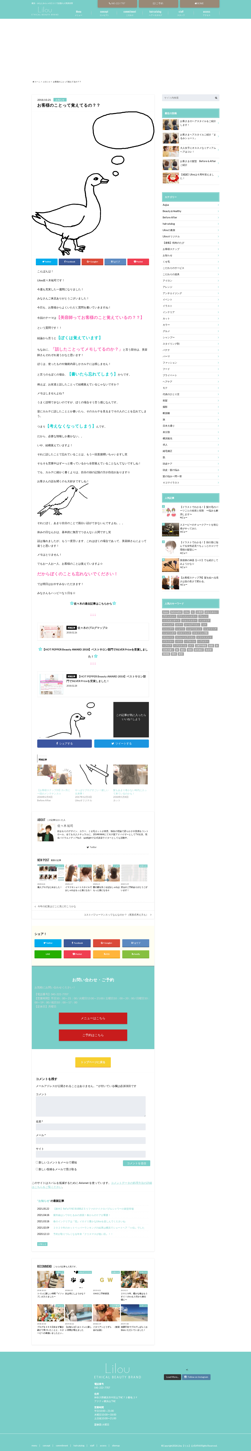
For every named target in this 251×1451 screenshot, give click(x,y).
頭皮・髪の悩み (171, 469)
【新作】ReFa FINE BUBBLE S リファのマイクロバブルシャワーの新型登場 (93, 1208)
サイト (40, 1148)
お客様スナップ (171, 249)
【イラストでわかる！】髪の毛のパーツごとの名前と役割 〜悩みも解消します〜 (199, 510)
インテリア (169, 312)
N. (193, 612)
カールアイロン (192, 624)
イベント (167, 299)
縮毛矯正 (167, 450)
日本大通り (169, 425)
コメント (41, 1094)
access (103, 1445)
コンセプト (104, 13)
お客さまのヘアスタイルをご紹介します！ (198, 123)
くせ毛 (166, 261)
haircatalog (169, 223)
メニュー (78, 13)
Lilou (186, 612)
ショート (180, 629)
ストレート (168, 637)
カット (166, 318)
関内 (174, 654)
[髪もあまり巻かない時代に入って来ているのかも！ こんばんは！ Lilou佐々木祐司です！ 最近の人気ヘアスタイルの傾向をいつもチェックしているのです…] (130, 774)
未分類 (166, 432)
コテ (204, 624)
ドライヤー (168, 641)
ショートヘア (210, 629)
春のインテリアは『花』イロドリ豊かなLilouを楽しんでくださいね (89, 1221)
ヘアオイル (190, 641)
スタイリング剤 (171, 343)
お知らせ (43, 1200)
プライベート (170, 375)
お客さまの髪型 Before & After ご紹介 (199, 163)
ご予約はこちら (93, 1035)
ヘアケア (167, 381)
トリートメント (204, 637)
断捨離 (166, 413)
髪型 (181, 654)
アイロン (167, 280)
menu (34, 1445)
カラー (166, 324)
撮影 (165, 406)
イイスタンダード (171, 620)
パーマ (166, 356)
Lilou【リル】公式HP (188, 1445)
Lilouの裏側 (169, 230)
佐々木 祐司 (65, 826)
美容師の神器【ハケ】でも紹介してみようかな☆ (199, 562)
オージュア (168, 624)
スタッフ (181, 13)
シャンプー (169, 337)
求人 (165, 444)
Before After (170, 217)
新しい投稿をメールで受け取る (58, 1169)
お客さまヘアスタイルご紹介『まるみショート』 (198, 136)
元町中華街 (201, 645)
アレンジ (167, 286)
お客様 (200, 612)
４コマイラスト (171, 482)
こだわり (129, 13)
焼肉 (190, 650)
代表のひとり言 (171, 394)
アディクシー (169, 616)
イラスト (167, 305)
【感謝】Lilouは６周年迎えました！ (197, 176)
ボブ (191, 645)
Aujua (166, 204)
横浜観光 (167, 438)
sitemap (116, 1445)
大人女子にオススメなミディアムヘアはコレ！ (198, 149)
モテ (165, 387)
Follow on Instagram (198, 1377)
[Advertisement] (125, 45)
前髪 (165, 400)
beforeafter (176, 612)
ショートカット (194, 629)
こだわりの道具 (171, 274)
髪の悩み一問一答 (172, 476)
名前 (39, 1121)
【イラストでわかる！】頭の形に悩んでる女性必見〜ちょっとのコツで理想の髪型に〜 (199, 546)
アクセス (206, 13)
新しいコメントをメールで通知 (58, 1162)
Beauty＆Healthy (172, 211)
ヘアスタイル (180, 645)
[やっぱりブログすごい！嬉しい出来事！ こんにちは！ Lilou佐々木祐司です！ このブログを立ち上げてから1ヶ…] (92, 774)
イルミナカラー (189, 620)
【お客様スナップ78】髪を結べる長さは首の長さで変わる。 (199, 579)
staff (92, 1445)
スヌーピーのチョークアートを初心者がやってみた (199, 526)
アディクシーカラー (187, 616)
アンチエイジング (172, 293)
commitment (62, 1445)
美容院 (166, 654)
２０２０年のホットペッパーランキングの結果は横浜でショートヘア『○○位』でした (98, 1227)
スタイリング (184, 633)
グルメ (166, 331)
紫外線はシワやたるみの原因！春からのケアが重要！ (82, 1215)
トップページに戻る (93, 1062)
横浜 (183, 650)
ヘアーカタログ (155, 13)
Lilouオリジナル (171, 236)
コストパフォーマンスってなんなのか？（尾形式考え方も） (116, 914)
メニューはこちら (93, 1018)
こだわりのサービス (173, 267)
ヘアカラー (203, 641)
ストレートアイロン (185, 637)
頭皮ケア (167, 463)
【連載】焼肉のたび (173, 242)
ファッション (170, 362)
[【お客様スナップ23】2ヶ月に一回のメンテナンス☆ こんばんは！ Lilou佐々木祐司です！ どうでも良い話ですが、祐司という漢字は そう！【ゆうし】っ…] (54, 774)
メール (41, 1135)
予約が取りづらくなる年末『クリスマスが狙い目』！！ (83, 1233)
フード (166, 368)
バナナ (166, 350)
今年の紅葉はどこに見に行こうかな (57, 906)
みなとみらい (211, 612)
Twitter (93, 847)
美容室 (209, 650)
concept (46, 1445)
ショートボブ (169, 633)
